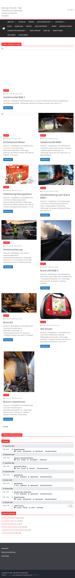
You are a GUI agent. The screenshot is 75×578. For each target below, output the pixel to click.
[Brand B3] (19, 303)
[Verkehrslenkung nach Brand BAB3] (56, 175)
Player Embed (23, 35)
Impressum (4, 548)
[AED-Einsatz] (56, 306)
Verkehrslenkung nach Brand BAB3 (55, 196)
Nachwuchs (59, 22)
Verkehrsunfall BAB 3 (14, 97)
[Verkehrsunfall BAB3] (56, 122)
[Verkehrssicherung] (19, 230)
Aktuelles (22, 22)
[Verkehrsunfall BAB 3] (37, 67)
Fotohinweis (5, 556)
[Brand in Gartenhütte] (19, 371)
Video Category (35, 30)
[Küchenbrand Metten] (19, 122)
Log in (71, 10)
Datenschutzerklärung (8, 552)
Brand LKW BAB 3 (49, 270)
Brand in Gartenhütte (14, 401)
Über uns (10, 22)
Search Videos (58, 30)
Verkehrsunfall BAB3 (50, 142)
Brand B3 (8, 322)
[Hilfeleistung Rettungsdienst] (19, 174)
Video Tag (46, 30)
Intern (54, 26)
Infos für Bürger (41, 26)
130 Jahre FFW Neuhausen (16, 30)
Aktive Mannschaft (43, 22)
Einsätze (6, 90)
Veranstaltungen (65, 26)
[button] (15, 22)
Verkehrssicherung (12, 249)
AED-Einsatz (46, 328)
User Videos (11, 35)
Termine (31, 22)
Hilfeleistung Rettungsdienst (17, 193)
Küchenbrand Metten (14, 142)
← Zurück (4, 427)
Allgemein (6, 242)
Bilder (9, 26)
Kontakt (29, 26)
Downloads (19, 26)
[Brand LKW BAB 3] (56, 240)
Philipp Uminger (19, 93)
